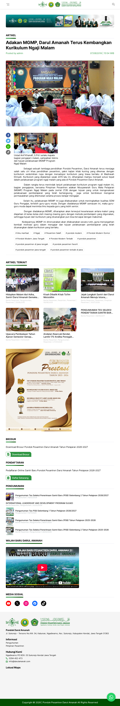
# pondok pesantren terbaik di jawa (66, 250)
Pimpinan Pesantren (15, 646)
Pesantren (10, 302)
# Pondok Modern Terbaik (61, 238)
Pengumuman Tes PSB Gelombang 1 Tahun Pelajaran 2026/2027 (46, 511)
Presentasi (71, 300)
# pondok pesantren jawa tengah (31, 250)
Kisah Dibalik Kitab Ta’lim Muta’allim (56, 296)
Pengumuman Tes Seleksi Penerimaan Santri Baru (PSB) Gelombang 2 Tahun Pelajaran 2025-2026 (62, 530)
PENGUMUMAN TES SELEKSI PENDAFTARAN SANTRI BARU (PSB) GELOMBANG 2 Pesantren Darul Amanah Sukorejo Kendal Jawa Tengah (97, 311)
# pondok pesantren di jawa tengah (32, 244)
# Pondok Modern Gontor (98, 233)
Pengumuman (25, 300)
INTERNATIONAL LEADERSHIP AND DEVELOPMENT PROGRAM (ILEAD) (39, 503)
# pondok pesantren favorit (65, 244)
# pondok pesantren (86, 238)
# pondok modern (74, 233)
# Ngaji (37, 233)
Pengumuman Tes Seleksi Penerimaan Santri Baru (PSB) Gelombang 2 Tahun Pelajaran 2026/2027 (62, 495)
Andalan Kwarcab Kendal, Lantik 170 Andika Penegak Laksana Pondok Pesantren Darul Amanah (57, 335)
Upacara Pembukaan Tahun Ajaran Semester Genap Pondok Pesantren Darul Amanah (20, 335)
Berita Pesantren (12, 300)
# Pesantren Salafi (52, 233)
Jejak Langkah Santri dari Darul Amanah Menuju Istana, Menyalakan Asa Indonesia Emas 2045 (97, 296)
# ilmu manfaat (22, 233)
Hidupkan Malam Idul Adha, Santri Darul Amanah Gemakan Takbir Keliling (22, 296)
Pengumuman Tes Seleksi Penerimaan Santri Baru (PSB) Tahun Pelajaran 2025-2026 (55, 520)
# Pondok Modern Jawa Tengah (30, 238)
